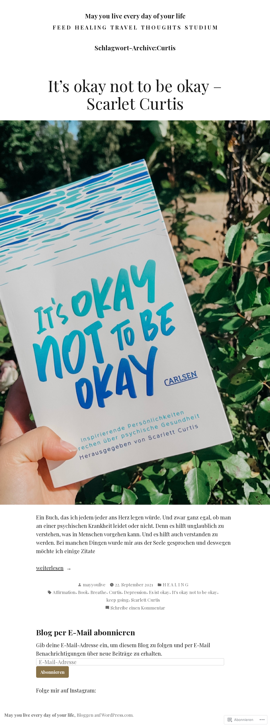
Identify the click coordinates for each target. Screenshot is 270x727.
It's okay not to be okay (194, 592)
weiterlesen (50, 568)
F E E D (62, 27)
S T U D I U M (201, 27)
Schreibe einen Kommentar (137, 608)
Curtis (115, 592)
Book (83, 592)
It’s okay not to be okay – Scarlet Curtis (135, 94)
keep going (117, 600)
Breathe (98, 592)
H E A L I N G (90, 27)
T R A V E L (123, 27)
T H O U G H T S (161, 27)
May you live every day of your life (135, 16)
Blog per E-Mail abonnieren (85, 632)
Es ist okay (159, 592)
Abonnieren (52, 672)
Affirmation (64, 592)
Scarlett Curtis (145, 600)
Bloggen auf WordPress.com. (105, 715)
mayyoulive (94, 584)
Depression (135, 592)
